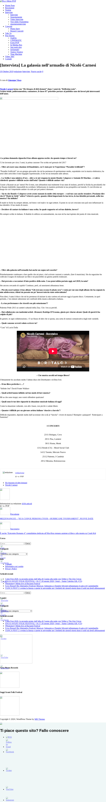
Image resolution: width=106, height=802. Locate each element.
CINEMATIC (16, 40)
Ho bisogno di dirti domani (16, 483)
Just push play (16, 47)
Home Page (10, 5)
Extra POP (14, 43)
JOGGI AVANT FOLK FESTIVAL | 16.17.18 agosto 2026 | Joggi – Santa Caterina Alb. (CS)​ (43, 581)
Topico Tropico (16, 52)
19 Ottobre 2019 (6, 71)
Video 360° (9, 56)
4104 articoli (27, 504)
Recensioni (9, 8)
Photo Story (15, 29)
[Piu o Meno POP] (8, 1)
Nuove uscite (36, 71)
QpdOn (13, 38)
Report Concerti (16, 31)
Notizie (8, 10)
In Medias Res (16, 45)
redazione (18, 71)
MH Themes (40, 719)
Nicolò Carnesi (6, 89)
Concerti (8, 26)
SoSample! (14, 49)
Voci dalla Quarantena (19, 22)
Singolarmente (16, 17)
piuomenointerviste (18, 24)
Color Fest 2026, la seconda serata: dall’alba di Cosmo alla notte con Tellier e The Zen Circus (43, 579)
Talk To (8, 33)
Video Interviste (16, 19)
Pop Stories (9, 36)
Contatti (8, 59)
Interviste (9, 12)
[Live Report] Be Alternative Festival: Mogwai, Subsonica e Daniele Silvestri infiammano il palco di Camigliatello (51, 586)
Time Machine (16, 54)
